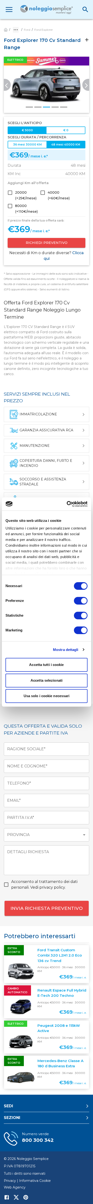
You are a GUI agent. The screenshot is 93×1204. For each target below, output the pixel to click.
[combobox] (43, 834)
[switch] (81, 601)
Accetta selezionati (46, 680)
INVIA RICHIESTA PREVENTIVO (46, 908)
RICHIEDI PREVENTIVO (46, 243)
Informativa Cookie (35, 1181)
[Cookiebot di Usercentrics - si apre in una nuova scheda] (67, 504)
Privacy (10, 1181)
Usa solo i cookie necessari (47, 696)
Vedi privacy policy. (48, 887)
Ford (27, 29)
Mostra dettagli (65, 650)
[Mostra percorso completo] (16, 30)
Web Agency (15, 1187)
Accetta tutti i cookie (46, 665)
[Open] (84, 834)
